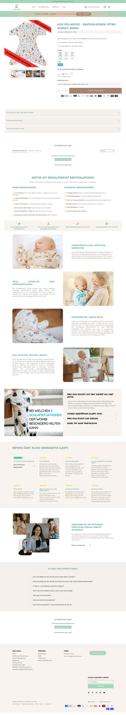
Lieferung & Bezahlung (20, 656)
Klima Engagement (18, 658)
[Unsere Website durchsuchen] (105, 7)
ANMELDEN (100, 686)
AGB (39, 656)
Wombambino (20, 701)
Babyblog (15, 660)
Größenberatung (62, 80)
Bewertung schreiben (63, 159)
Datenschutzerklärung (28, 704)
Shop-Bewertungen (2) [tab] (34, 150)
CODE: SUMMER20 (83, 14)
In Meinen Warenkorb (95, 90)
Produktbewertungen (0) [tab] (19, 150)
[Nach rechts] (120, 1)
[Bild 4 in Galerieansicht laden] (36, 73)
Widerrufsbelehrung (45, 660)
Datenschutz (42, 654)
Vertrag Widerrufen (97, 653)
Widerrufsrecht (16, 704)
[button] (60, 54)
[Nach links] (5, 1)
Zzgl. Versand (66, 76)
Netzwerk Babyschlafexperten (22, 669)
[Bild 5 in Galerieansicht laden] (44, 73)
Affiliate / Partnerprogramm (22, 667)
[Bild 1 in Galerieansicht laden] (14, 73)
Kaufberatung (17, 662)
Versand (41, 704)
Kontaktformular (69, 654)
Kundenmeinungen (18, 665)
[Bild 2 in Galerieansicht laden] (22, 73)
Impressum (42, 658)
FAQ (13, 654)
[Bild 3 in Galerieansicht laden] (29, 73)
